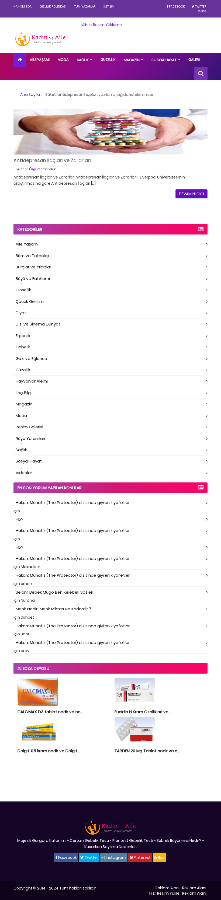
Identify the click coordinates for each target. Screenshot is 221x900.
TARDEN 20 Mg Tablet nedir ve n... (147, 751)
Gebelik (23, 347)
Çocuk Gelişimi (30, 301)
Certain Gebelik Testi (89, 840)
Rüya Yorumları (30, 438)
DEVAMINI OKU (191, 194)
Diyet (21, 313)
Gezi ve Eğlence (31, 358)
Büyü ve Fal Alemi (33, 278)
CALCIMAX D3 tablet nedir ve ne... (50, 712)
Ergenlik (23, 335)
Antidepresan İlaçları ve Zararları (52, 160)
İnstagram (115, 857)
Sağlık (83, 59)
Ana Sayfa (30, 94)
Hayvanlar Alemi (32, 381)
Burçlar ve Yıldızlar (33, 267)
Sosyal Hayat (164, 59)
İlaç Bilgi (24, 392)
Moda (63, 59)
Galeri (194, 59)
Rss (203, 11)
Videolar (24, 472)
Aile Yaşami (27, 244)
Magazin (132, 59)
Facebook (176, 6)
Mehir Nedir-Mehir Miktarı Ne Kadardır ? (53, 609)
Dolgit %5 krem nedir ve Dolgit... (49, 751)
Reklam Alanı (167, 888)
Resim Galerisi (29, 427)
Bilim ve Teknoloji (32, 255)
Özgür (34, 169)
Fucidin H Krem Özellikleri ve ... (143, 712)
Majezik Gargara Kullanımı (41, 840)
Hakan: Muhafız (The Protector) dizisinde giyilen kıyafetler (73, 502)
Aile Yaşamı (40, 59)
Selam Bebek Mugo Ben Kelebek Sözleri (54, 592)
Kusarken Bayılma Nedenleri (110, 846)
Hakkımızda (22, 6)
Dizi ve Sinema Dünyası (38, 324)
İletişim (109, 6)
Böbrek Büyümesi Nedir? (179, 840)
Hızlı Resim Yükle (164, 893)
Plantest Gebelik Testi (132, 840)
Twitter (200, 6)
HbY (19, 519)
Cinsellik (23, 290)
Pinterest (142, 857)
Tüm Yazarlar (84, 6)
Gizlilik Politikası (53, 6)
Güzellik (108, 59)
